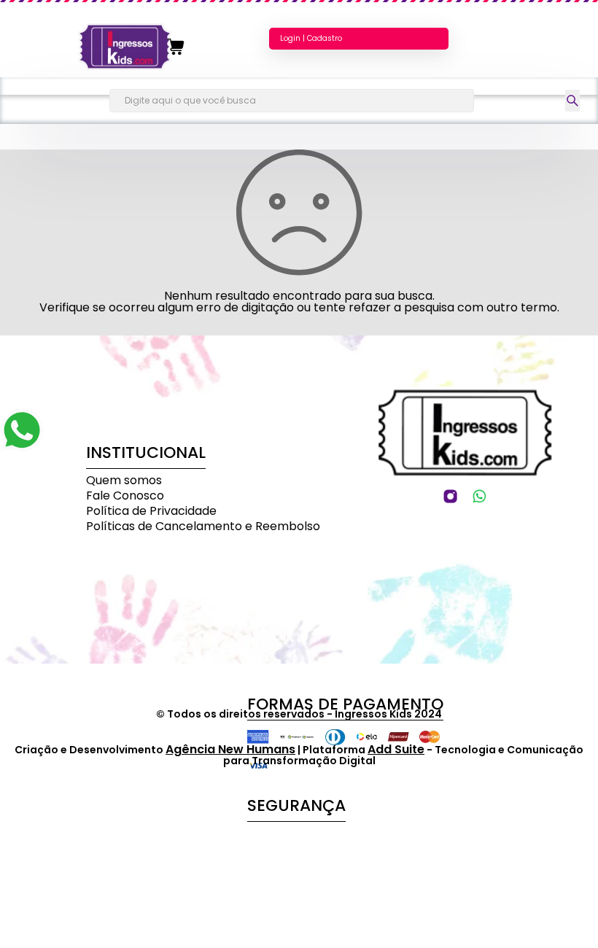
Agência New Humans (230, 749)
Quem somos (124, 480)
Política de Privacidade (151, 510)
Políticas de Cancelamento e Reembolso (203, 526)
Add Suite (396, 749)
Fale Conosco (125, 495)
